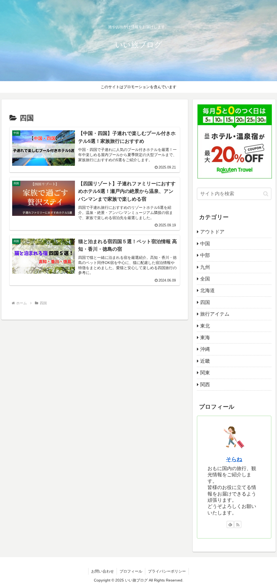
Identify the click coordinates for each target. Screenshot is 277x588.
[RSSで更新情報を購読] (237, 524)
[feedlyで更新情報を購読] (230, 524)
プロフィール (131, 571)
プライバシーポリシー (167, 571)
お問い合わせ (102, 571)
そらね (234, 459)
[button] (266, 194)
